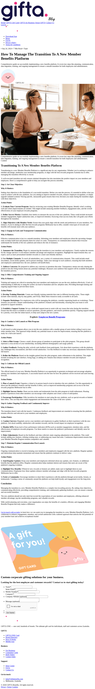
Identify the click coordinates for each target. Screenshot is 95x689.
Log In (3, 25)
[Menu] (7, 25)
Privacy (3, 687)
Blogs (8, 38)
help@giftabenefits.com (14, 679)
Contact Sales (11, 657)
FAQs (8, 668)
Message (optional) (12, 601)
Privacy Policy (11, 43)
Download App (11, 36)
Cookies (15, 687)
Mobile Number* (12, 592)
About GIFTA (40, 23)
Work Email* (10, 589)
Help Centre (10, 666)
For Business (10, 651)
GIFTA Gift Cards (12, 23)
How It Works (11, 639)
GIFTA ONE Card (12, 635)
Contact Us (50, 23)
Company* (10, 594)
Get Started (10, 613)
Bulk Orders (10, 655)
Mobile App (10, 642)
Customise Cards (12, 653)
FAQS (8, 41)
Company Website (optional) (16, 597)
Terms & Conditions (13, 45)
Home (3, 23)
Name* (8, 587)
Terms (9, 687)
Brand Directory (11, 637)
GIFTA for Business (27, 23)
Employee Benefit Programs (52, 317)
